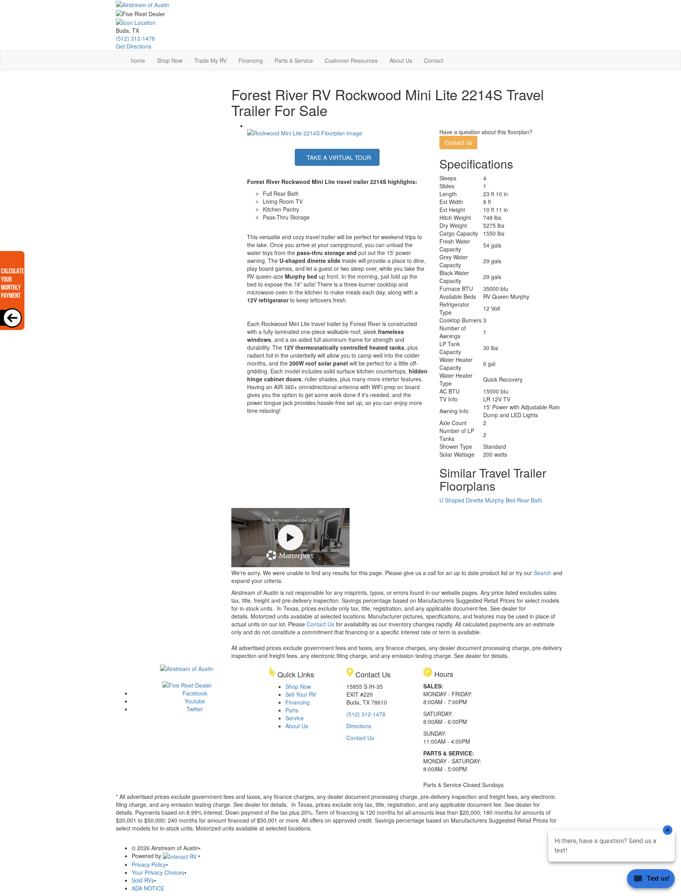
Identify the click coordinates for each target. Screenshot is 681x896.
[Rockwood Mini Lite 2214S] (304, 132)
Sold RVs (143, 880)
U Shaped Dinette (461, 500)
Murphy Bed (500, 500)
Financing (250, 60)
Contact (433, 60)
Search (542, 573)
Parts (291, 710)
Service (294, 718)
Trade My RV (210, 60)
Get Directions (133, 46)
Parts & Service (294, 60)
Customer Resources (351, 60)
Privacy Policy (149, 864)
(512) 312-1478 (135, 38)
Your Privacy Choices (158, 872)
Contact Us (458, 142)
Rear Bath (529, 500)
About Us (400, 60)
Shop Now (169, 60)
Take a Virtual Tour (338, 157)
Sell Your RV (300, 694)
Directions (358, 726)
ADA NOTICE (148, 888)
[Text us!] (651, 880)
